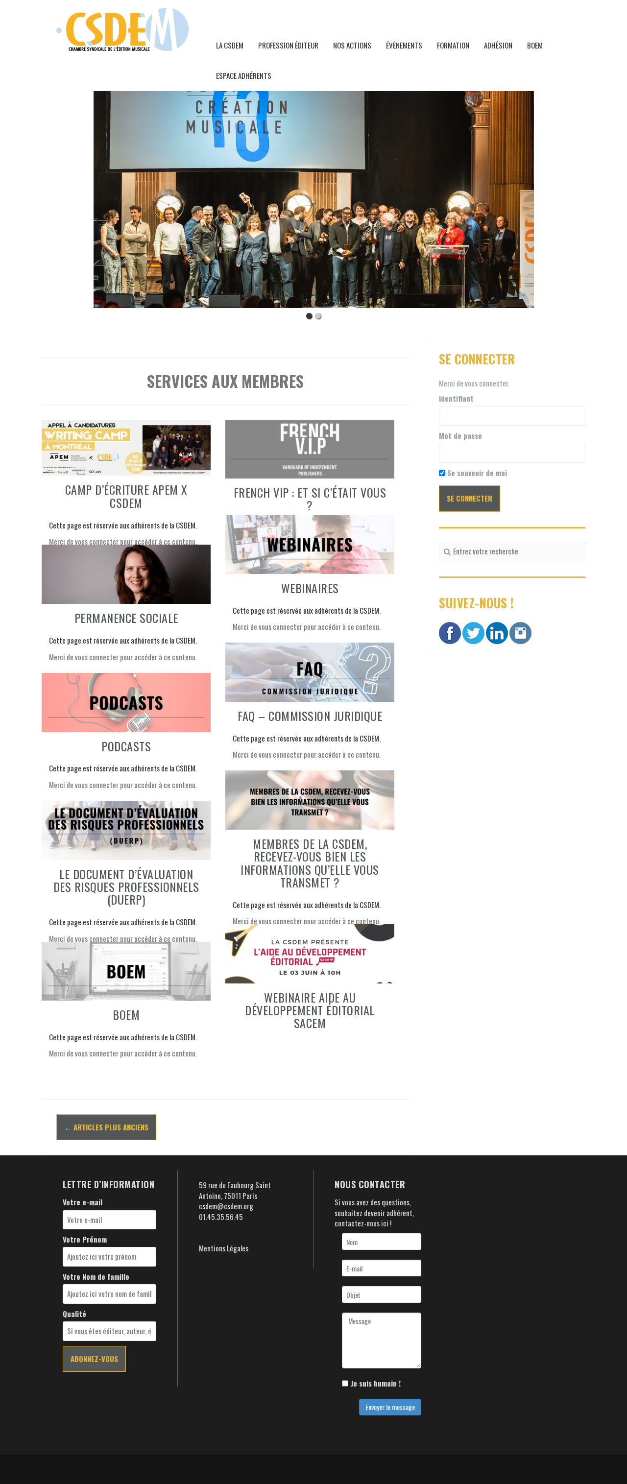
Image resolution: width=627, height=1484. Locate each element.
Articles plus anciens (106, 1127)
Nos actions (352, 45)
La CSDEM (229, 45)
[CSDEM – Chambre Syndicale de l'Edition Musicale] (122, 28)
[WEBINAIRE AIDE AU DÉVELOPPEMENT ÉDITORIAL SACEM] (309, 952)
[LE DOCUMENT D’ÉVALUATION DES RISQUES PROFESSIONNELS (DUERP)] (126, 829)
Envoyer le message (390, 1407)
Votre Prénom (85, 1239)
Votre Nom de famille (96, 1276)
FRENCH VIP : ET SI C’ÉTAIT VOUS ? (310, 498)
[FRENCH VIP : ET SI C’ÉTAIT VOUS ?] (309, 447)
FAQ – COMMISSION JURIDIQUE (310, 715)
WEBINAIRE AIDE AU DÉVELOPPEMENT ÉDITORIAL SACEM (310, 1010)
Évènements (404, 45)
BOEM (535, 45)
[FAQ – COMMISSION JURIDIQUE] (309, 671)
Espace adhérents (243, 75)
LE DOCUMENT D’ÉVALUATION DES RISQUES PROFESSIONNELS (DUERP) (126, 887)
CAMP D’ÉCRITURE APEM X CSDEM (126, 495)
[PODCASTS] (126, 701)
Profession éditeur (288, 45)
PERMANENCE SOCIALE (126, 617)
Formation (453, 45)
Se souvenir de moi (476, 473)
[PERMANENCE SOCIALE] (126, 573)
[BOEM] (126, 969)
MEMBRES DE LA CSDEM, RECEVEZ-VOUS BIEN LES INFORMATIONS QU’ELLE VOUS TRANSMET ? (310, 863)
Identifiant (456, 398)
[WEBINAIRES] (309, 543)
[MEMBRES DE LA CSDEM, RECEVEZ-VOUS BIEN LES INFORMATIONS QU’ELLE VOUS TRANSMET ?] (309, 798)
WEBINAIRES (310, 588)
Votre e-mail (82, 1202)
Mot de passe (460, 436)
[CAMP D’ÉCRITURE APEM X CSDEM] (126, 446)
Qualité (74, 1314)
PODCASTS (126, 746)
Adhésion (498, 45)
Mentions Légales (223, 1248)
